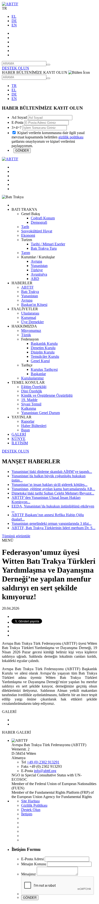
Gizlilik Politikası (34, 805)
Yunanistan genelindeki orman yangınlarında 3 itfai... (52, 523)
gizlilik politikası (70, 137)
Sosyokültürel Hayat (36, 231)
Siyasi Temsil (31, 404)
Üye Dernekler (32, 322)
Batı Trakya (30, 292)
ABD (35, 279)
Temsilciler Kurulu (45, 356)
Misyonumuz (31, 330)
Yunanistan (39, 266)
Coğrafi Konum (43, 218)
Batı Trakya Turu (44, 248)
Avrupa (36, 261)
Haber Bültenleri (33, 426)
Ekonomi (28, 235)
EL (14, 16)
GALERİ (19, 434)
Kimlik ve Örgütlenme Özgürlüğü (47, 395)
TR (14, 86)
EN (14, 25)
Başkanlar (38, 374)
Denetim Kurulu (43, 348)
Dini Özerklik (31, 391)
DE (14, 21)
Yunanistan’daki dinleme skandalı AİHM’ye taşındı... (52, 472)
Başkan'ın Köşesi (34, 305)
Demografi (39, 222)
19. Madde (29, 400)
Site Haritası (30, 801)
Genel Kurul (40, 361)
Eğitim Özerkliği (33, 387)
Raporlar (27, 421)
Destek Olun (30, 810)
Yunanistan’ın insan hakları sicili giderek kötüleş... (49, 485)
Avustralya (39, 274)
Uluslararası (30, 313)
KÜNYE (18, 439)
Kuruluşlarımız (32, 378)
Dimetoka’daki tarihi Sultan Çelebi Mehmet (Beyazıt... (53, 493)
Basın (25, 430)
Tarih (25, 227)
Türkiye (37, 270)
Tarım (25, 253)
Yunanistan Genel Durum (40, 413)
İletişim (26, 814)
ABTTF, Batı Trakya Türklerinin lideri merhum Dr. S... (53, 528)
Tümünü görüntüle (16, 536)
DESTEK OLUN (15, 68)
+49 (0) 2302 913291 (43, 762)
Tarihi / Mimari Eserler (48, 244)
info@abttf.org (45, 771)
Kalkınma (28, 408)
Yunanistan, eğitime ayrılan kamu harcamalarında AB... (53, 489)
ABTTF (27, 287)
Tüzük (26, 335)
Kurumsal (28, 318)
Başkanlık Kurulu (44, 343)
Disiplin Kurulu (43, 352)
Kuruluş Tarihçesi (44, 369)
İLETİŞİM (20, 443)
